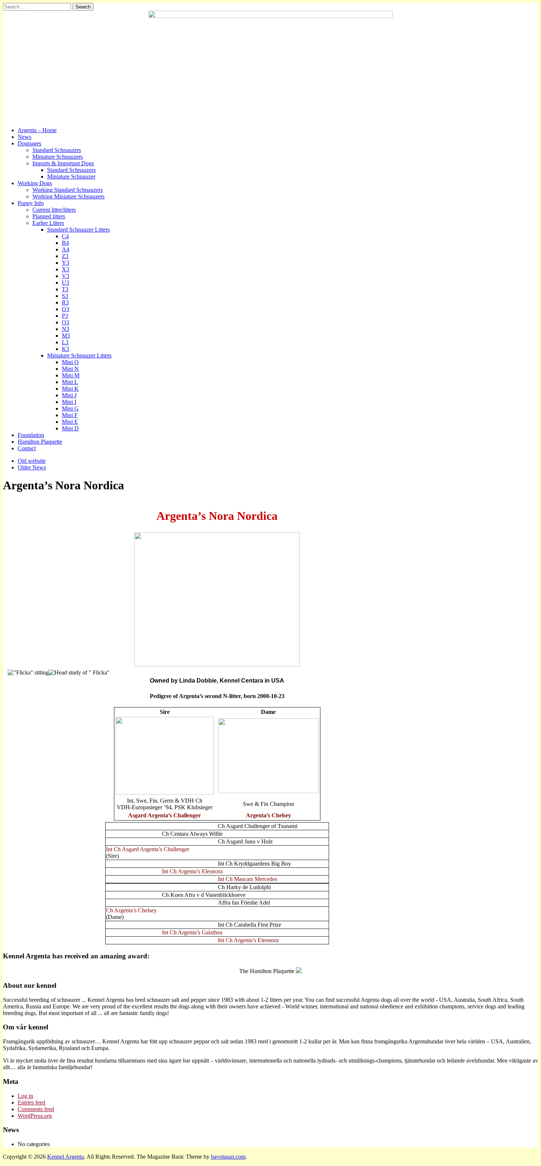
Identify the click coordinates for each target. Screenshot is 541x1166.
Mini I (69, 402)
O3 (65, 322)
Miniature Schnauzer (71, 176)
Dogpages (29, 143)
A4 (65, 249)
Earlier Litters (48, 223)
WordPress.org (35, 1116)
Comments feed (36, 1109)
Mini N (70, 369)
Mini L (70, 382)
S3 (65, 296)
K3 (65, 349)
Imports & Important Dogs (63, 163)
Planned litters (48, 216)
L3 (65, 342)
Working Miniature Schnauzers (68, 196)
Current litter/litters (54, 210)
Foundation (31, 435)
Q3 (65, 309)
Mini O (70, 362)
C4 (65, 236)
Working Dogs (35, 183)
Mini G (70, 408)
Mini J (69, 395)
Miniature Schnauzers (57, 157)
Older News (32, 467)
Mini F (70, 415)
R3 (65, 302)
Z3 (65, 256)
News (24, 137)
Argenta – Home (37, 130)
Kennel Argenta (65, 1156)
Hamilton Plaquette (40, 441)
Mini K (70, 388)
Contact (27, 448)
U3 (65, 282)
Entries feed (31, 1102)
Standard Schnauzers (56, 150)
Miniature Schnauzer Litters (79, 355)
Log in (25, 1096)
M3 (66, 335)
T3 (65, 289)
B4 (65, 243)
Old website (32, 461)
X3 (65, 269)
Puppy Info (31, 203)
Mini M (70, 375)
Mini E (70, 422)
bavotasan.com (228, 1156)
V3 (65, 276)
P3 (65, 316)
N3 (65, 329)
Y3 (65, 263)
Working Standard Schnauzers (67, 190)
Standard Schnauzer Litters (78, 229)
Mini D (70, 428)
